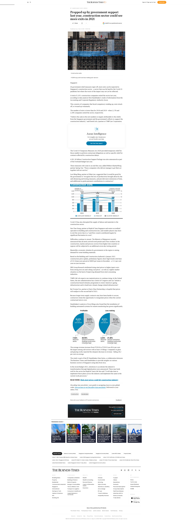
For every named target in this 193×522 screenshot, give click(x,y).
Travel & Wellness (103, 493)
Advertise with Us (118, 493)
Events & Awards (117, 495)
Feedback (119, 400)
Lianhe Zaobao (97, 510)
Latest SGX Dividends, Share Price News (129, 460)
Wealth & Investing (88, 480)
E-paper (115, 477)
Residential (55, 482)
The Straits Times (75, 510)
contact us (79, 516)
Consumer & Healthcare (74, 491)
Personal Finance (87, 482)
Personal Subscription (119, 486)
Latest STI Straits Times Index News (108, 460)
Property (54, 480)
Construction (74, 394)
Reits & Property (71, 482)
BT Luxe (100, 491)
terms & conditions (98, 516)
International (55, 489)
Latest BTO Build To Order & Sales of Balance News (84, 460)
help (84, 516)
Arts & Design (101, 489)
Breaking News (56, 477)
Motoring (100, 482)
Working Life (55, 498)
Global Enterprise (135, 486)
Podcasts (115, 484)
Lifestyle (100, 477)
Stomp (121, 510)
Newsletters (116, 482)
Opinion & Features (57, 493)
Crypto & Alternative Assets (88, 485)
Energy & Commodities (73, 484)
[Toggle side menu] (28, 2)
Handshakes (84, 394)
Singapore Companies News (86, 453)
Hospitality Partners (103, 495)
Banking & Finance (72, 480)
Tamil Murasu (113, 510)
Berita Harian (105, 510)
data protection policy (117, 516)
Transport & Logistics (73, 489)
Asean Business (134, 484)
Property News (127, 453)
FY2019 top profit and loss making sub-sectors (84, 77)
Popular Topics (57, 453)
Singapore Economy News (102, 453)
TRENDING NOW (57, 422)
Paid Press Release (118, 491)
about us (73, 516)
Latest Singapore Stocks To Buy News (77, 463)
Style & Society (102, 484)
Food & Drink (101, 480)
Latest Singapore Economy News (97, 463)
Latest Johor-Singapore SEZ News (60, 460)
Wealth (85, 477)
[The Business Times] (95, 2)
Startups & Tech (56, 491)
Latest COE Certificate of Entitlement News (114, 457)
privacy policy (90, 516)
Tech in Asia (133, 482)
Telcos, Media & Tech (73, 486)
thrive (131, 480)
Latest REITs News (116, 453)
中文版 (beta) (116, 498)
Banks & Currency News (70, 453)
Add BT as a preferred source (113, 23)
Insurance (85, 488)
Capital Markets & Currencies (72, 494)
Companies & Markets (73, 477)
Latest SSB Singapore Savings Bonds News (90, 457)
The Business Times (86, 510)
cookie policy (108, 516)
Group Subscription (118, 489)
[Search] (30, 2)
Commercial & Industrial (59, 484)
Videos (115, 480)
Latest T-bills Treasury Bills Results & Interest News (64, 457)
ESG (53, 495)
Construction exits (76, 73)
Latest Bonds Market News (58, 463)
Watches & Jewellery (103, 486)
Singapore (55, 486)
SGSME (132, 489)
